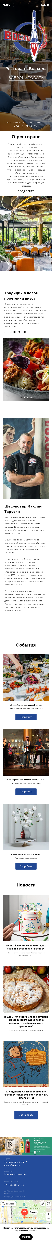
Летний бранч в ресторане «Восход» (26, 705)
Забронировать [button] (26, 78)
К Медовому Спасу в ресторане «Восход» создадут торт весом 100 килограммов (26, 1095)
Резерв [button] (44, 5)
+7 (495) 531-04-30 (24, 126)
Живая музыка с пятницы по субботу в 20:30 (26, 780)
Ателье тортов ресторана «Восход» (26, 854)
